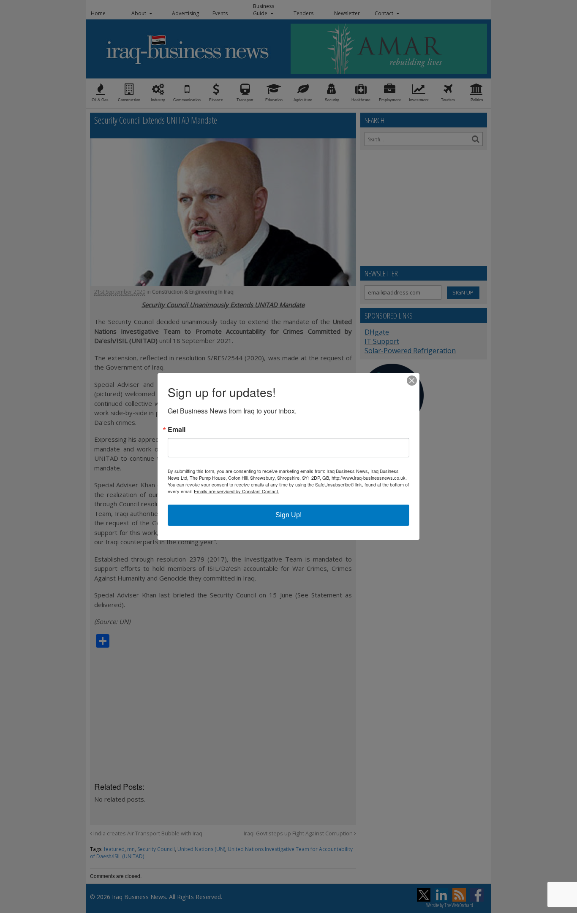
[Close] (412, 380)
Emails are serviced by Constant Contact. (236, 491)
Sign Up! (288, 515)
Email (176, 429)
